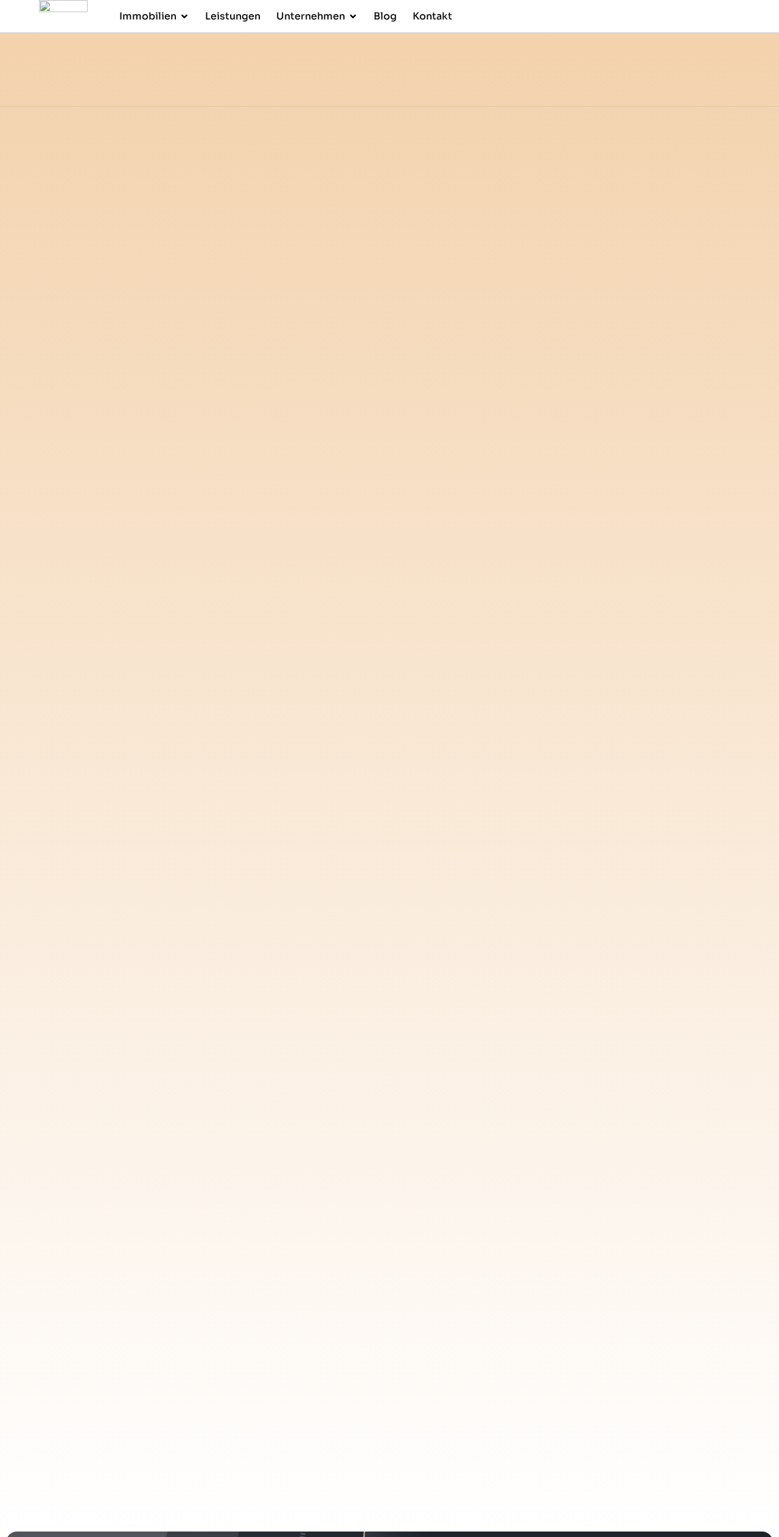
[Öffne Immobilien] (184, 16)
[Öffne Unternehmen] (353, 16)
